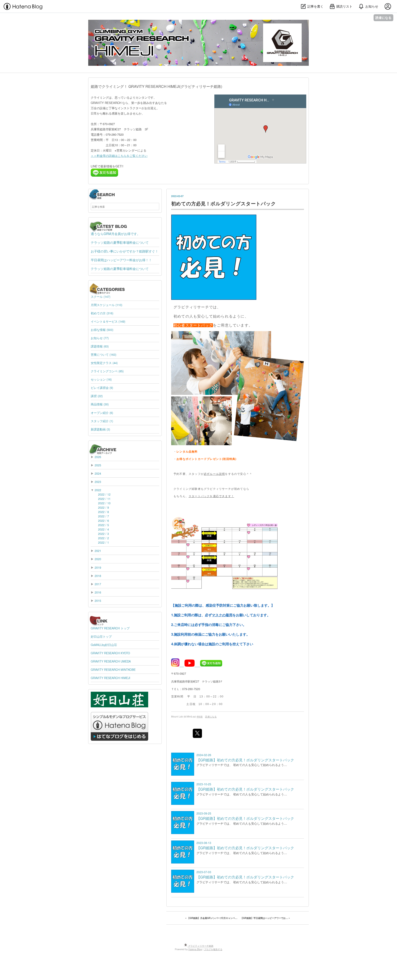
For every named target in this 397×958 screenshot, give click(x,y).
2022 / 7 (103, 516)
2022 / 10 (104, 503)
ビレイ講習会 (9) (102, 387)
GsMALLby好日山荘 (104, 644)
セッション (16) (101, 379)
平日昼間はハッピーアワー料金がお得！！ (121, 260)
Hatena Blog (195, 949)
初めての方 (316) (102, 313)
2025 (98, 465)
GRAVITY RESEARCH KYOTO (110, 653)
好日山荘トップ (101, 636)
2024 (98, 473)
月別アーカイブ (100, 448)
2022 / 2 (103, 538)
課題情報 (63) (100, 346)
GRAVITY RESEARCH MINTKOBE (113, 669)
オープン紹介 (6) (102, 412)
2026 (98, 457)
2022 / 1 (103, 542)
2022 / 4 (103, 529)
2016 (98, 592)
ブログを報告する (213, 949)
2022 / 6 (103, 520)
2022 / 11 (104, 498)
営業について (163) (103, 354)
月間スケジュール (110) (106, 305)
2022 (98, 490)
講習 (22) (97, 396)
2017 (98, 584)
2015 (98, 600)
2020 (98, 559)
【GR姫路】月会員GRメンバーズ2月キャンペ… (211, 918)
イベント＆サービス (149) (108, 321)
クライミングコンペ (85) (107, 371)
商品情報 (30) (100, 404)
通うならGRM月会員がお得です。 (115, 233)
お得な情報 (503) (102, 329)
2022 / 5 (103, 525)
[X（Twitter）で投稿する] (197, 733)
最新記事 (96, 224)
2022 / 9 (103, 507)
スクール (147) (100, 296)
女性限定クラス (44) (104, 363)
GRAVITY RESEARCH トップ (110, 628)
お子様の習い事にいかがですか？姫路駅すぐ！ (124, 251)
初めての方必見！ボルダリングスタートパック (223, 203)
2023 (98, 481)
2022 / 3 (103, 533)
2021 (98, 550)
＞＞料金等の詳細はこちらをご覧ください (119, 155)
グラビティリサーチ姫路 (122, 24)
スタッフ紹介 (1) (102, 421)
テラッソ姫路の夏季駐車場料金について (120, 242)
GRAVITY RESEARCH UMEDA (111, 661)
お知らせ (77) (100, 338)
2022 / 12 (104, 494)
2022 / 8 (103, 512)
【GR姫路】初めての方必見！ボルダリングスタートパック (245, 760)
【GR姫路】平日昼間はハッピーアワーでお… (265, 918)
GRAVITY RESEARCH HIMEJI (110, 678)
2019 (98, 567)
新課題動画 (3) (100, 429)
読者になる (383, 18)
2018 (98, 576)
